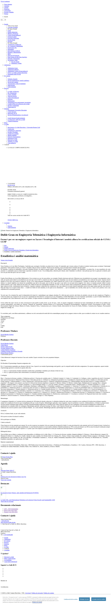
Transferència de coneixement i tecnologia (19, 102)
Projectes (10, 99)
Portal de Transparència (14, 137)
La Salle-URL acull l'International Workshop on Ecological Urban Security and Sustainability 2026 (28, 500)
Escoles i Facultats (13, 132)
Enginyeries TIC (12, 47)
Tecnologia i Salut (13, 60)
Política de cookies (49, 593)
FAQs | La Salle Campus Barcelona (17, 72)
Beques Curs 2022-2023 (11, 512)
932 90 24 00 (11, 185)
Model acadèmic (12, 135)
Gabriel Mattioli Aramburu (8, 350)
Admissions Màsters (13, 69)
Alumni (6, 7)
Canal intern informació (10, 561)
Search (6, 16)
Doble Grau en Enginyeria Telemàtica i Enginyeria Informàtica (21, 250)
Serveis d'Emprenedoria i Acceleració (18, 115)
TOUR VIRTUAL (13, 220)
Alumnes (6, 6)
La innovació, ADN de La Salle (16, 119)
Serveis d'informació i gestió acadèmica (18, 80)
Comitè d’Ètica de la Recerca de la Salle (19, 104)
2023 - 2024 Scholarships (11, 509)
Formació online (12, 37)
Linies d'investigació (13, 97)
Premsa (6, 14)
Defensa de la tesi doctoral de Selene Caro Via (13, 476)
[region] (55, 599)
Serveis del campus (13, 82)
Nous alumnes (8, 4)
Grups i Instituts (12, 94)
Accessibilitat (7, 560)
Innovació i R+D (12, 113)
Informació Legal (12, 138)
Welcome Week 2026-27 (7, 470)
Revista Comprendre (13, 105)
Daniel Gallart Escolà (6, 346)
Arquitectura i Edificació (14, 44)
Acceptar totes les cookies (98, 599)
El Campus (7, 76)
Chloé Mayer (4, 345)
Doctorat (10, 41)
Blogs (5, 122)
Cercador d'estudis (13, 27)
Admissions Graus (13, 68)
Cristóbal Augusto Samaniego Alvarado (11, 351)
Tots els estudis (15, 62)
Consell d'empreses (13, 121)
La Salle (6, 124)
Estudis (6, 24)
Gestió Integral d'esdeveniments (16, 118)
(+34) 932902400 (8, 534)
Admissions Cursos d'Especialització (18, 71)
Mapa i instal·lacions (9, 558)
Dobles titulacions (12, 32)
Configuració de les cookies (71, 599)
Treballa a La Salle (13, 141)
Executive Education (13, 38)
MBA (9, 54)
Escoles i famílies (9, 12)
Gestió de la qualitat (13, 133)
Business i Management (14, 52)
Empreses (6, 9)
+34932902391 (5, 521)
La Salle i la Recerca (13, 91)
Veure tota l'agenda (6, 480)
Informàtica (11, 49)
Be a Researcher (12, 93)
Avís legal (28, 593)
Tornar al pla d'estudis (7, 260)
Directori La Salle (12, 140)
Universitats (7, 10)
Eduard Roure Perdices (7, 353)
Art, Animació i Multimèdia (15, 46)
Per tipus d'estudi (12, 29)
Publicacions (11, 101)
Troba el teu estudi (13, 26)
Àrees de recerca (12, 96)
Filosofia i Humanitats (14, 58)
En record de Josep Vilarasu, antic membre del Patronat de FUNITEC (20, 493)
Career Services (12, 112)
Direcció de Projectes (13, 55)
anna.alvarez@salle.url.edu (8, 522)
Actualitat (6, 223)
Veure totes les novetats (7, 501)
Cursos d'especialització (14, 35)
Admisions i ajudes (16, 63)
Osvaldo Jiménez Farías (7, 348)
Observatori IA (12, 107)
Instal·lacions (11, 85)
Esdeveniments (12, 87)
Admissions (7, 65)
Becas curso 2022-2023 (10, 510)
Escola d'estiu (11, 40)
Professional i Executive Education (17, 110)
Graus (9, 30)
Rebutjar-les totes (84, 599)
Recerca (6, 88)
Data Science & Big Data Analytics (17, 57)
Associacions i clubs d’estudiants (17, 83)
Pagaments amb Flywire (14, 74)
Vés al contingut (5, 1)
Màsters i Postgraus (13, 33)
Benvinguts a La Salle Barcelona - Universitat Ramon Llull (24, 127)
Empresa (6, 108)
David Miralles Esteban (7, 334)
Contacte (6, 144)
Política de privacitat (37, 593)
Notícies (10, 226)
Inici (5, 245)
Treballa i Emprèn (12, 79)
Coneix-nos (11, 129)
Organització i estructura (14, 130)
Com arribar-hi (12, 143)
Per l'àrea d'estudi (12, 43)
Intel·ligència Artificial (14, 51)
